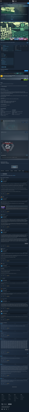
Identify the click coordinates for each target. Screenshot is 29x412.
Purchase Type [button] (7, 170)
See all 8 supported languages (18, 50)
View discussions (3, 63)
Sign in (1, 42)
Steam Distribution (4, 399)
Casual (7, 21)
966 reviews (7, 215)
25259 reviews (7, 230)
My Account (22, 399)
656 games (4, 179)
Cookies (15, 399)
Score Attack (23, 21)
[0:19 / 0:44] (14, 29)
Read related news (3, 62)
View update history (3, 61)
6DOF (16, 21)
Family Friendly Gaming (4, 86)
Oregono (4, 263)
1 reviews (3, 299)
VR (5, 21)
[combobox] (20, 3)
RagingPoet (4, 248)
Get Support (22, 398)
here (13, 157)
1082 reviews (6, 249)
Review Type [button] (2, 170)
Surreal (12, 21)
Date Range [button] (15, 170)
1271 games (4, 215)
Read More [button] (26, 243)
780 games (4, 249)
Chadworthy (4, 214)
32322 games (4, 230)
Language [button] (11, 170)
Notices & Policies (16, 398)
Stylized (14, 21)
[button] (1, 3)
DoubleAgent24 (4, 288)
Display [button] (23, 170)
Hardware (9, 398)
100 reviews (6, 197)
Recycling (9, 399)
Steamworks (3, 398)
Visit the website (3, 58)
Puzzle (2, 21)
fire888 (3, 196)
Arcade (4, 21)
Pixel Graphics (9, 21)
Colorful (18, 21)
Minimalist (20, 21)
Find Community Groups (4, 64)
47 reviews (6, 179)
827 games (4, 197)
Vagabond (12, 19)
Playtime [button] (20, 170)
